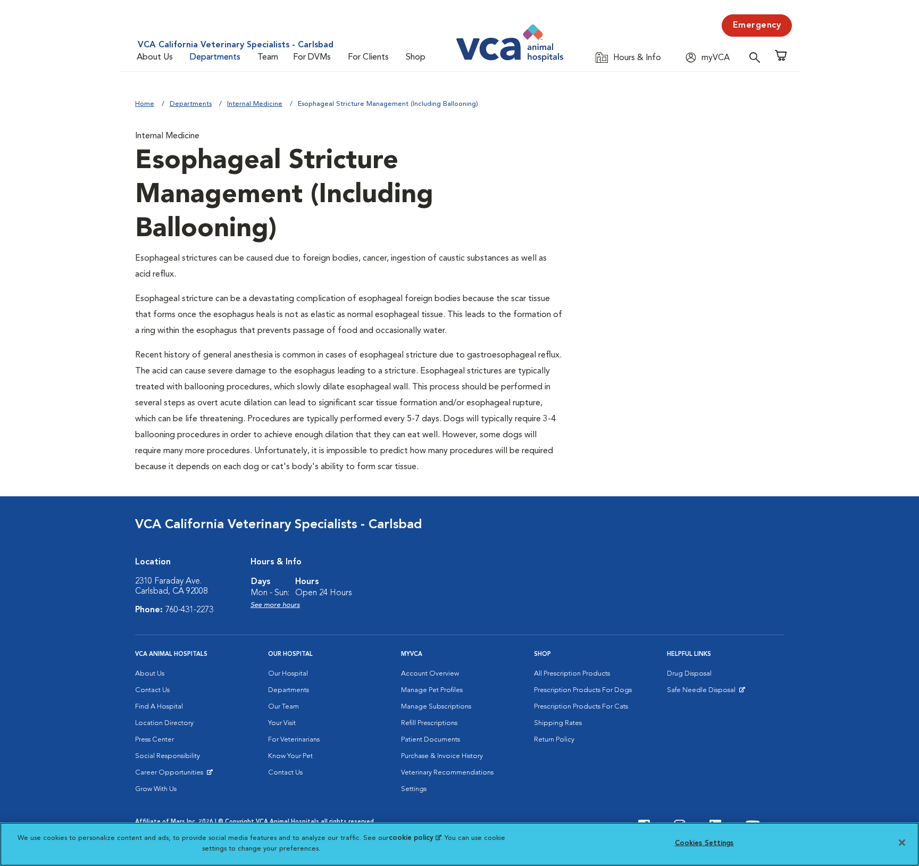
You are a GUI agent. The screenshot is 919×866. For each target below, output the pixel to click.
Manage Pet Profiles (432, 690)
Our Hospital (288, 673)
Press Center (154, 739)
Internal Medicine (254, 104)
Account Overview (430, 673)
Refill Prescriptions (429, 723)
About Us (155, 57)
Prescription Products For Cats (581, 706)
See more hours (275, 605)
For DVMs (312, 57)
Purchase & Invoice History (442, 756)
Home (144, 104)
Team (267, 57)
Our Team (283, 706)
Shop (415, 57)
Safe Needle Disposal (703, 692)
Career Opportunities (171, 775)
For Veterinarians (294, 739)
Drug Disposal (689, 673)
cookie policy (415, 838)
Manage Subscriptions (436, 706)
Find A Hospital (159, 706)
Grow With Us (156, 789)
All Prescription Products (572, 673)
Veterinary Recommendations (447, 772)
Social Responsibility (167, 756)
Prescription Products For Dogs (583, 690)
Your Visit (282, 723)
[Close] (902, 842)
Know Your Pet (290, 756)
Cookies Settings (704, 843)
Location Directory (164, 723)
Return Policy (554, 739)
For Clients (368, 57)
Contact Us (152, 690)
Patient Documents (430, 739)
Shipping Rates (558, 723)
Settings (414, 789)
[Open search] (757, 57)
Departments (215, 57)
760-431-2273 (189, 610)
